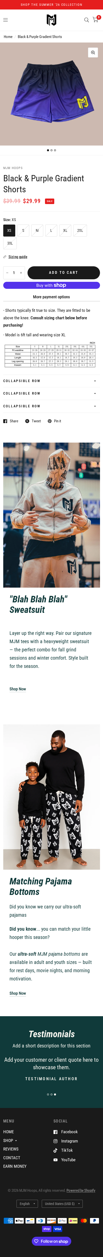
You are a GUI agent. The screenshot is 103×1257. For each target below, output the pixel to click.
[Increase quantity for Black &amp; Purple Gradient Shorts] (21, 273)
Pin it (57, 421)
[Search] (86, 20)
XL (65, 230)
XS (9, 230)
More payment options (51, 296)
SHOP (8, 1140)
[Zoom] (93, 53)
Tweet (36, 421)
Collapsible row (22, 381)
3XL (10, 243)
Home (8, 37)
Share (14, 421)
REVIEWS (10, 1148)
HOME (8, 1131)
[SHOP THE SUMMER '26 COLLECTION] (51, 5)
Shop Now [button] (18, 688)
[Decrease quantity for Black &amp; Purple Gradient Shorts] (7, 273)
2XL (80, 230)
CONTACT (11, 1157)
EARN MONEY (14, 1166)
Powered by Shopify (80, 1190)
